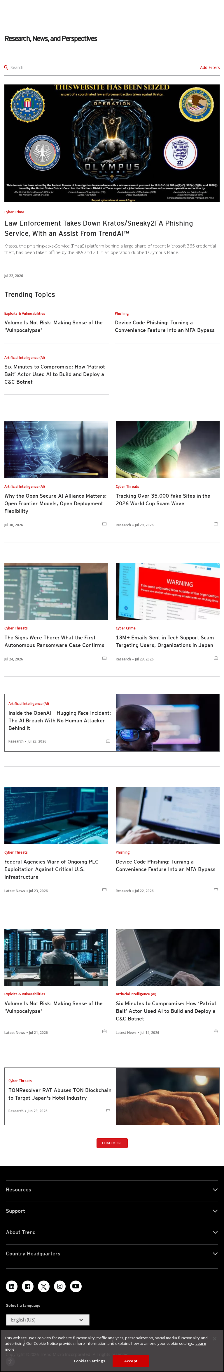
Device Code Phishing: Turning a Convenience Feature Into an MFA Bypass (166, 865)
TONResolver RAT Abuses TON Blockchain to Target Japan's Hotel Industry (59, 1094)
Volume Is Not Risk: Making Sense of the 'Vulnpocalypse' (53, 1007)
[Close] (214, 1338)
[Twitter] (44, 1286)
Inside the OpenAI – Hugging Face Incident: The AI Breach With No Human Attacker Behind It (59, 720)
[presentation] (112, 143)
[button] (48, 1320)
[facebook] (28, 1286)
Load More (112, 1143)
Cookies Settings (89, 1361)
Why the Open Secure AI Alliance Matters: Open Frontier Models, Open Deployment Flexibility (55, 503)
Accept (130, 1361)
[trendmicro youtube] (76, 1286)
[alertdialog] (112, 1350)
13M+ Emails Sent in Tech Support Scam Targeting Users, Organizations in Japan (165, 641)
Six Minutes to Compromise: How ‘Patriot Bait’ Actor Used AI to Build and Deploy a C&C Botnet (54, 374)
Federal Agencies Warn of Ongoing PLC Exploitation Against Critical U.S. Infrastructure (51, 869)
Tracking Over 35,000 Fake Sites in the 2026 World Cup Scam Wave (163, 499)
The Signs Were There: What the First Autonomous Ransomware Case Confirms (54, 641)
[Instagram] (60, 1286)
